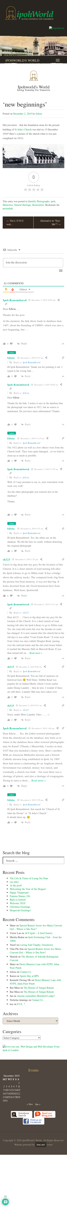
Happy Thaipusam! (19, 892)
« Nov (30, 1104)
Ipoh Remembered (31, 362)
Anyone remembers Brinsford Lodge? (36, 996)
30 (4, 1100)
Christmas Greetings (20, 906)
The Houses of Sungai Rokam (39, 987)
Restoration (38, 205)
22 (19, 1093)
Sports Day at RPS (29, 976)
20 (14, 1093)
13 (14, 1090)
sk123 (26, 612)
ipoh (53, 201)
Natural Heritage (22, 205)
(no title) (14, 881)
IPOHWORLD (29, 13)
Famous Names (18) (20, 896)
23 (4, 1097)
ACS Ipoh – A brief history (39, 933)
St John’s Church (23, 129)
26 (11, 1097)
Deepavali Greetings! (20, 910)
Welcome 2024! (18, 903)
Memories (8, 205)
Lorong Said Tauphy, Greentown (36, 944)
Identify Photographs (38, 201)
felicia (39, 113)
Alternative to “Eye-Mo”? (50, 222)
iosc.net (41, 1144)
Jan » (37, 1104)
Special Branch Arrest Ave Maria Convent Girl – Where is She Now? (36, 927)
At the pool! (16, 885)
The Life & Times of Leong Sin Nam (29, 878)
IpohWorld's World (22, 60)
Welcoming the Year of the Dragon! (28, 889)
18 (9, 1093)
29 (19, 1097)
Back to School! (18, 899)
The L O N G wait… (14, 222)
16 (4, 1093)
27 (14, 1097)
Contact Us (25, 971)
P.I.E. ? (21, 1004)
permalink (8, 208)
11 (9, 1090)
